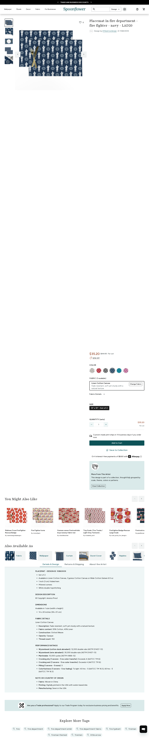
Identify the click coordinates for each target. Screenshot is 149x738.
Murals (18, 9)
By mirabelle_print (89, 535)
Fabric (38, 9)
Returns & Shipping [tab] (74, 564)
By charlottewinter (62, 535)
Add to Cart (117, 443)
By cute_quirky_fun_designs (117, 535)
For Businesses (50, 9)
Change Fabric (135, 384)
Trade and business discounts (74, 2)
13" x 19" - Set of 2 (99, 408)
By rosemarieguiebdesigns (13, 535)
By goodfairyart (140, 533)
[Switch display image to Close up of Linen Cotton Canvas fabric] (9, 60)
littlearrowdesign (110, 31)
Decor (28, 9)
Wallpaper (8, 9)
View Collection (98, 486)
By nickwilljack (35, 533)
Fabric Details (97, 394)
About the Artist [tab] (98, 564)
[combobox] (115, 9)
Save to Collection (116, 450)
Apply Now (126, 706)
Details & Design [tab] (51, 564)
